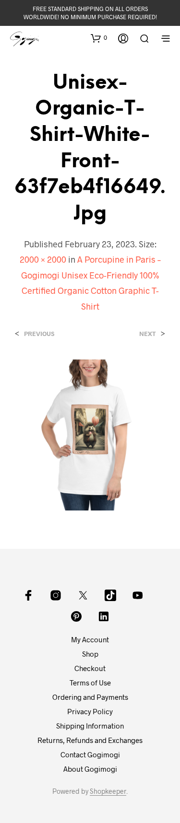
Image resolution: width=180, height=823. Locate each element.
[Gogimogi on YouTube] (138, 595)
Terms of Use (90, 682)
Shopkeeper (108, 791)
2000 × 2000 (43, 259)
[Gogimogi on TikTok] (110, 595)
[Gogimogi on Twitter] (83, 595)
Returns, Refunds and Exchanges (90, 740)
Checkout (90, 668)
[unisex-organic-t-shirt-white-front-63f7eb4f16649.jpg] (90, 434)
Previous (39, 334)
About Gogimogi (90, 769)
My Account (90, 639)
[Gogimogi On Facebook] (28, 595)
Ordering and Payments (90, 697)
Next (147, 334)
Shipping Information (90, 725)
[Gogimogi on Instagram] (55, 595)
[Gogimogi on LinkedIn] (103, 616)
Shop (90, 653)
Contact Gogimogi (90, 754)
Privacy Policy (90, 711)
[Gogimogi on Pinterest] (76, 616)
